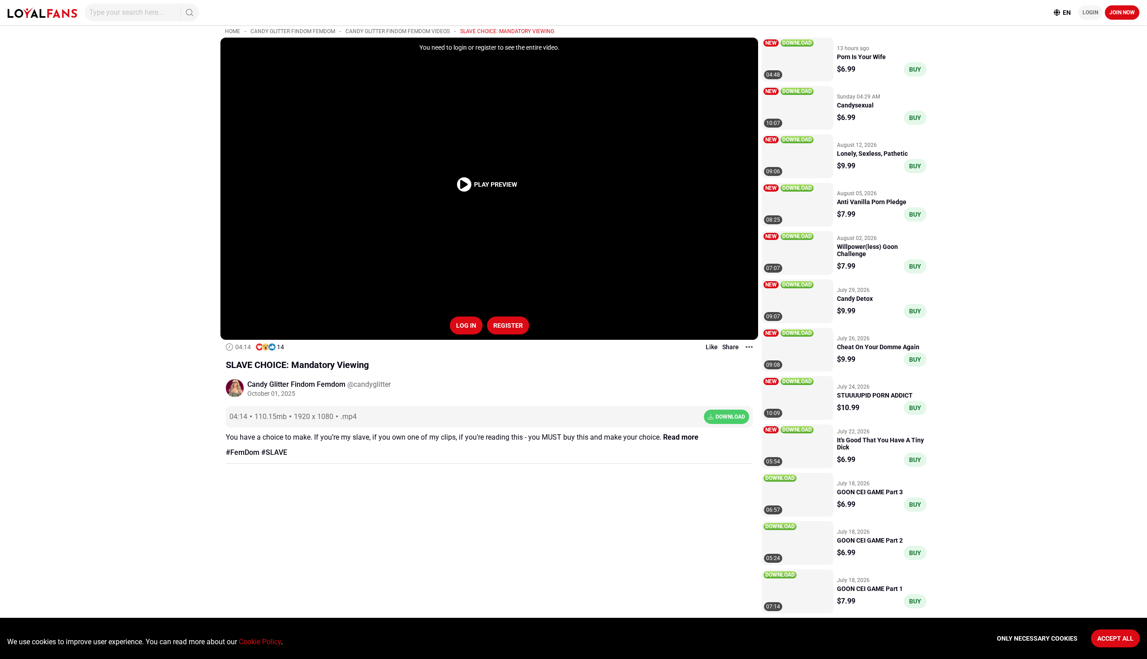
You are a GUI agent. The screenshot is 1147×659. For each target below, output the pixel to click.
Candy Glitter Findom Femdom (292, 31)
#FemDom (242, 452)
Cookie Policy (260, 642)
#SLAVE (274, 452)
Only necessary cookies (1037, 638)
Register (508, 325)
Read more (681, 437)
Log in (466, 325)
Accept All (1115, 638)
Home (232, 31)
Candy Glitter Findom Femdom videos (397, 31)
